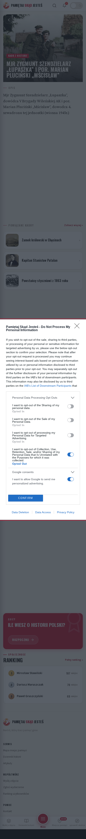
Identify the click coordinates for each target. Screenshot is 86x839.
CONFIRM (25, 498)
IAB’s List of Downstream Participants (47, 385)
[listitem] (43, 398)
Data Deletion (20, 512)
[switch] (70, 406)
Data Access (43, 512)
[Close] (78, 327)
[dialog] (43, 419)
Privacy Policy (65, 512)
